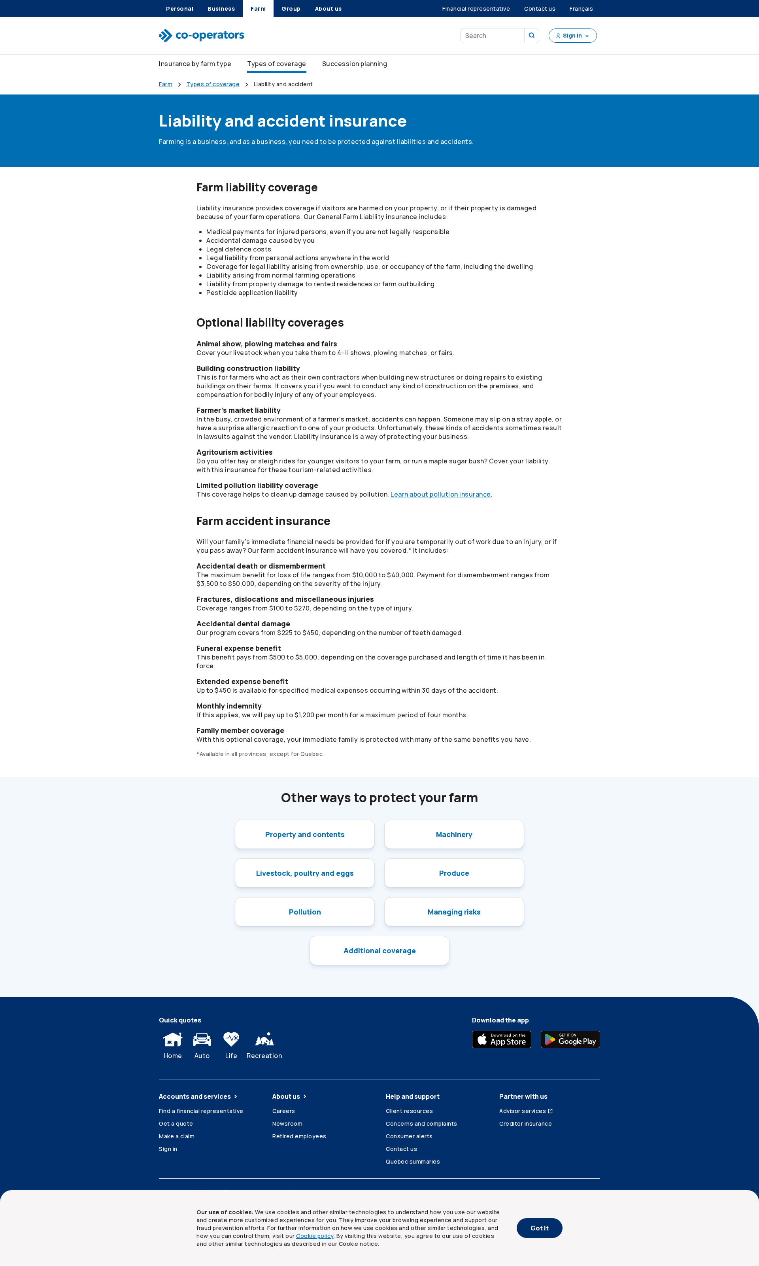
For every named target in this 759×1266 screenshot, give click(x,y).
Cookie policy (315, 1236)
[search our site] (532, 35)
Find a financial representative (201, 1111)
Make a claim (176, 1136)
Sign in (168, 1149)
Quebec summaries (413, 1161)
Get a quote (176, 1123)
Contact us (401, 1149)
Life (231, 1055)
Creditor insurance (525, 1123)
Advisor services (522, 1111)
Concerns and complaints (421, 1123)
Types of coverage (276, 63)
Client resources (409, 1111)
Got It (540, 1228)
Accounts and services (195, 1096)
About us (286, 1096)
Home (173, 1055)
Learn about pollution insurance (441, 494)
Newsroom (287, 1123)
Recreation (264, 1055)
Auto (202, 1055)
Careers (283, 1111)
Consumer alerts (409, 1136)
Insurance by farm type (195, 63)
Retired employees (299, 1136)
